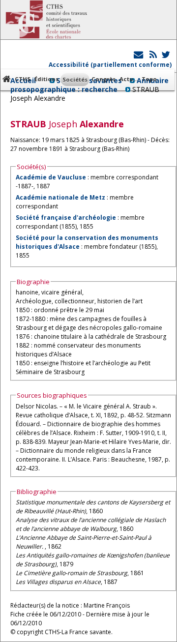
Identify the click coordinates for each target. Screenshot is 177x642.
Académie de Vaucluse (51, 177)
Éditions (46, 79)
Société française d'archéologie (66, 217)
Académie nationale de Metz (60, 197)
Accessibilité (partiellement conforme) (110, 64)
